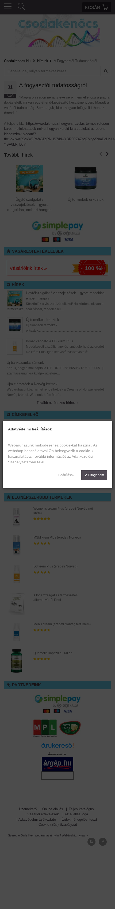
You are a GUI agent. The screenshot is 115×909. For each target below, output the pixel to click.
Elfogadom (95, 475)
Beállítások (66, 475)
